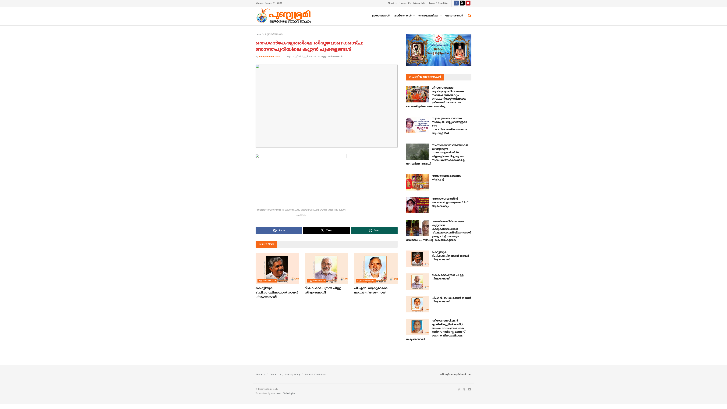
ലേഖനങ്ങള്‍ (454, 15)
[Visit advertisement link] (438, 50)
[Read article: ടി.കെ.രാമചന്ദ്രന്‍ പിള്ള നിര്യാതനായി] (326, 268)
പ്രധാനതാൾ (381, 15)
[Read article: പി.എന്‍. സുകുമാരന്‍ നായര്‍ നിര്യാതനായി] (376, 268)
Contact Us (405, 3)
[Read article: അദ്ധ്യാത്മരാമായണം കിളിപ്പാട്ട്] (417, 182)
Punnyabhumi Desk (269, 56)
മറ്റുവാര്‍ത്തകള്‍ (274, 34)
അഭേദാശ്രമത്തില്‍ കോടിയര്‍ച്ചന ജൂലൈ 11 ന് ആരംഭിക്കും (450, 202)
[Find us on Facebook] (456, 3)
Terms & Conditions (439, 3)
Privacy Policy (420, 3)
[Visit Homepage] (285, 15)
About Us (392, 3)
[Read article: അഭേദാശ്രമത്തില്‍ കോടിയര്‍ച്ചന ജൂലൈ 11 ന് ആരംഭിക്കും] (417, 205)
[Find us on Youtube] (468, 3)
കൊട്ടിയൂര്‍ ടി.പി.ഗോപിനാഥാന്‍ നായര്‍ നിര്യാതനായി (277, 292)
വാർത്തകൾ (403, 15)
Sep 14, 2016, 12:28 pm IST (301, 56)
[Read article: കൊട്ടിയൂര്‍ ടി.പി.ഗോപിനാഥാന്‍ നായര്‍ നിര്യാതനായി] (277, 268)
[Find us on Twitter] (462, 3)
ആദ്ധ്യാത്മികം (428, 15)
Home (258, 34)
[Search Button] (469, 16)
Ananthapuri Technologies (283, 393)
